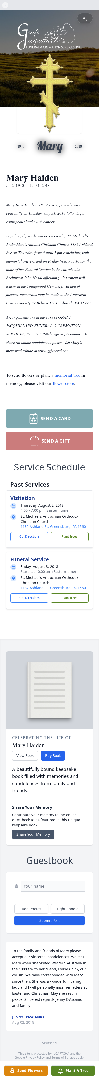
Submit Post (49, 920)
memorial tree (67, 375)
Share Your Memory (33, 834)
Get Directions (29, 536)
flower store (63, 383)
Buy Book (53, 755)
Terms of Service (63, 1057)
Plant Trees (69, 536)
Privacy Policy (35, 1057)
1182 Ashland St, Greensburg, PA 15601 (54, 526)
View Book (25, 755)
